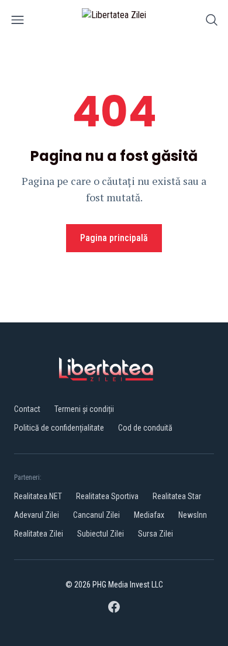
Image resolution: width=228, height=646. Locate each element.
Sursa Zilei (155, 533)
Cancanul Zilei (96, 515)
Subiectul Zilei (100, 533)
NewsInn (192, 515)
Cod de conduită (145, 427)
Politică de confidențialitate (59, 427)
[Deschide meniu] (17, 22)
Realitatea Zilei (38, 533)
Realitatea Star (177, 496)
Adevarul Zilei (36, 515)
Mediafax (149, 515)
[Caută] (211, 22)
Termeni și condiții (84, 409)
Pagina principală (114, 237)
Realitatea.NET (38, 496)
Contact (27, 409)
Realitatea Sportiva (107, 496)
